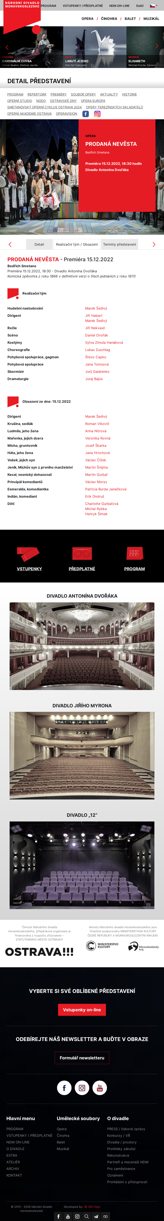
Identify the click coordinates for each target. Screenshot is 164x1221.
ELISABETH (73, 61)
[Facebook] (58, 1216)
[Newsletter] (96, 1216)
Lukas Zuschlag (97, 350)
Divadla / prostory (122, 1142)
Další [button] (140, 5)
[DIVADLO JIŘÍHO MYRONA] (82, 755)
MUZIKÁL (151, 18)
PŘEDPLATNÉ (82, 568)
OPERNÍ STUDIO (19, 101)
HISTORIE (129, 94)
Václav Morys (96, 482)
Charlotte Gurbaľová (101, 503)
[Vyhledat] (86, 1216)
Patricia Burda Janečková (105, 489)
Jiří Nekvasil (95, 328)
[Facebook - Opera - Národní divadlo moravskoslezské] (85, 114)
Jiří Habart (93, 315)
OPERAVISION (66, 114)
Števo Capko (95, 357)
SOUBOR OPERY (83, 94)
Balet (61, 1142)
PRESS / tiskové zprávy (126, 1129)
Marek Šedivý (96, 308)
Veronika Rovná (97, 438)
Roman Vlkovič (97, 424)
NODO (41, 101)
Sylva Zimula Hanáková (104, 342)
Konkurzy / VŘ (118, 1135)
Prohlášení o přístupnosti (127, 1182)
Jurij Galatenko (97, 371)
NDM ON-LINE (18, 1142)
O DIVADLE (15, 1149)
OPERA (88, 18)
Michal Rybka (96, 509)
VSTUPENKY (29, 568)
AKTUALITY (109, 94)
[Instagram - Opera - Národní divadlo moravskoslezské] (97, 114)
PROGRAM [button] (48, 5)
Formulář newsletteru (82, 1057)
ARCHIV (12, 1168)
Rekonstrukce (118, 1155)
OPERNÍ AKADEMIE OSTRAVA (29, 114)
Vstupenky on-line (82, 1009)
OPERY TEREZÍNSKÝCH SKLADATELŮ (114, 107)
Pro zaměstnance (121, 1168)
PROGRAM (15, 94)
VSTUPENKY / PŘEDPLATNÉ (29, 1135)
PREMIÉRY (59, 94)
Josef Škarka (95, 445)
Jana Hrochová (97, 453)
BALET (130, 18)
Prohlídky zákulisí (121, 1149)
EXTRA (11, 1155)
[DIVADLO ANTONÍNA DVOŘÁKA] (82, 646)
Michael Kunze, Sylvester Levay (83, 65)
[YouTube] (68, 1216)
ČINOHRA (109, 18)
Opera (62, 1129)
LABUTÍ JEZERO (13, 61)
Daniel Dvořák (96, 335)
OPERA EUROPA (93, 101)
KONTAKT (14, 1175)
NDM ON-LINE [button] (119, 5)
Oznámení (115, 1175)
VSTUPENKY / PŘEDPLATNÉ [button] (83, 5)
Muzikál (63, 1149)
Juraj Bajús (94, 379)
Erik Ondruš (94, 496)
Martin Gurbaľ (96, 474)
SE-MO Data (92, 1206)
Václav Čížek (95, 460)
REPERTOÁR (37, 94)
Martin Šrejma (96, 467)
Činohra (63, 1135)
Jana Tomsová (97, 364)
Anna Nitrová (95, 431)
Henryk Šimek (96, 514)
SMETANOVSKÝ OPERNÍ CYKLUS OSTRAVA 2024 (44, 107)
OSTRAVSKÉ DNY (63, 101)
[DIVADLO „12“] (82, 865)
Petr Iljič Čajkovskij (12, 65)
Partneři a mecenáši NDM (127, 1162)
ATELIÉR (13, 1162)
